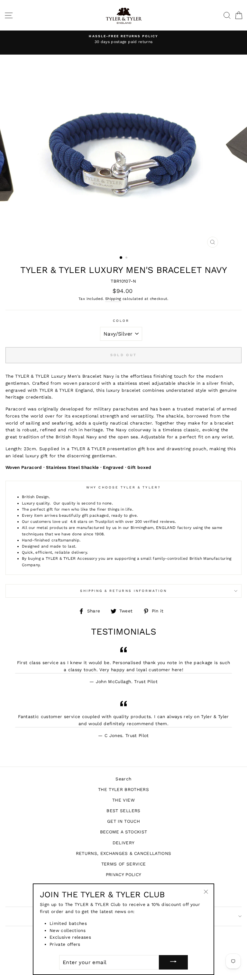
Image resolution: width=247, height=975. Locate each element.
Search (123, 778)
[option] (123, 39)
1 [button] (121, 257)
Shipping (113, 298)
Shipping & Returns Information (123, 591)
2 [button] (127, 258)
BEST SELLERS (123, 810)
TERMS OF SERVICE (123, 863)
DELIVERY (124, 842)
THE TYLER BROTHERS (123, 789)
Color (121, 320)
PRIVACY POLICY (124, 874)
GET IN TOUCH (123, 821)
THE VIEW (123, 800)
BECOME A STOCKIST (123, 831)
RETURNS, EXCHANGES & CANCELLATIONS (123, 853)
